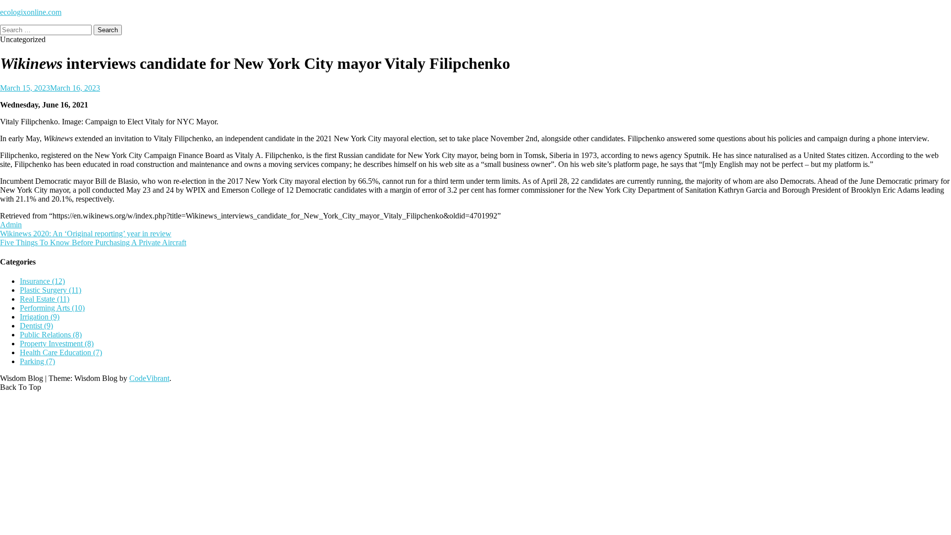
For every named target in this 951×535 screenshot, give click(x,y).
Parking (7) (37, 361)
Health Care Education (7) (61, 352)
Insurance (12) (42, 281)
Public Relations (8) (51, 334)
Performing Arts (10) (52, 308)
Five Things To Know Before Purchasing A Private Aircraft (93, 242)
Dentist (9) (36, 325)
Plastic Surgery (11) (50, 290)
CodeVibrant (149, 378)
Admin (11, 224)
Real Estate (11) (44, 299)
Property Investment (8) (57, 343)
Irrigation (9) (39, 317)
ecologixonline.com (30, 12)
